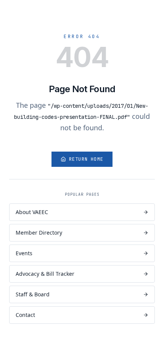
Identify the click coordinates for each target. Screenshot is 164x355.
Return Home (86, 159)
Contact (25, 314)
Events (24, 253)
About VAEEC (32, 212)
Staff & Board (33, 294)
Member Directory (39, 232)
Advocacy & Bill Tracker (45, 273)
